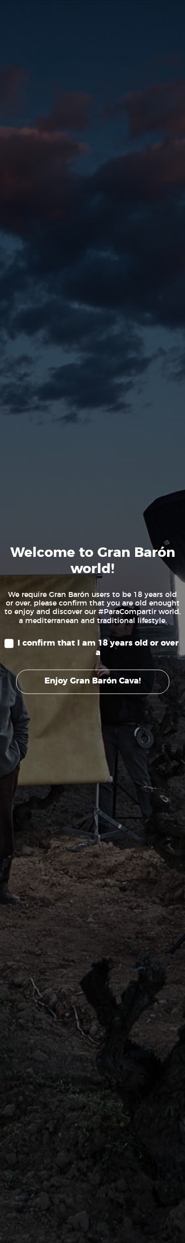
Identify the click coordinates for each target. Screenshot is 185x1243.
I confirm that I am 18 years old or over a (98, 648)
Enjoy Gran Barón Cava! (92, 681)
